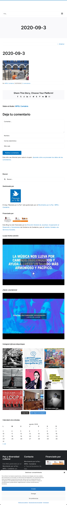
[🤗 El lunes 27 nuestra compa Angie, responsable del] (33, 400)
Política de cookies (23, 502)
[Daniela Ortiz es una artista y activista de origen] (33, 379)
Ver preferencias (33, 498)
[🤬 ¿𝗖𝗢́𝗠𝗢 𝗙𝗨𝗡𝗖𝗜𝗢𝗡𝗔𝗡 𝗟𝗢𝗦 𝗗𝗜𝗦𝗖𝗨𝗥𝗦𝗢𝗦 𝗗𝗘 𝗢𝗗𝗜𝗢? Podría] (54, 379)
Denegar (33, 493)
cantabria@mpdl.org (41, 2)
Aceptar (33, 489)
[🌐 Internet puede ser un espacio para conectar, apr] (33, 358)
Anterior (61, 44)
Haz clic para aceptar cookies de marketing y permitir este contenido (33, 262)
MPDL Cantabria (9, 83)
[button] (64, 472)
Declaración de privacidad (35, 502)
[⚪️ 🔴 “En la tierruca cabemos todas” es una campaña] (13, 358)
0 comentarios (26, 83)
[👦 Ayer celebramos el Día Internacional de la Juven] (54, 358)
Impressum (46, 502)
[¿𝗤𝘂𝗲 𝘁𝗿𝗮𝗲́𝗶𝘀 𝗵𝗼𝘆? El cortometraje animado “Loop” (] (13, 400)
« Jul (4, 444)
